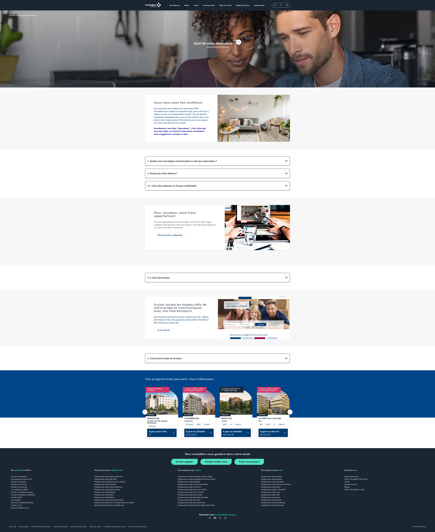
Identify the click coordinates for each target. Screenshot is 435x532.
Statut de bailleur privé (20, 507)
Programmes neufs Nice (270, 497)
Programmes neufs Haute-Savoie (107, 489)
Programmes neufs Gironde (105, 484)
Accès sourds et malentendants (137, 526)
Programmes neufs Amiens (271, 479)
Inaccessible (16, 499)
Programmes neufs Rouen (271, 499)
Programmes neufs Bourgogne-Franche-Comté (196, 479)
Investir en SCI (16, 497)
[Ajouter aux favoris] (238, 42)
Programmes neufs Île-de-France (191, 492)
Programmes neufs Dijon (271, 486)
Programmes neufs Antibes (271, 476)
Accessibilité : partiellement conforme (115, 526)
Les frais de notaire (18, 481)
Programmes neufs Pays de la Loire (191, 502)
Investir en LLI (16, 505)
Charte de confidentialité (60, 526)
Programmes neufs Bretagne (189, 481)
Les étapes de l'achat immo (21, 479)
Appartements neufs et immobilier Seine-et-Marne (114, 502)
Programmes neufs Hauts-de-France (192, 489)
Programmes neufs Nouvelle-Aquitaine (193, 497)
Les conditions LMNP (19, 489)
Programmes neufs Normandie (190, 494)
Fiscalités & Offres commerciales (40, 526)
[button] (217, 161)
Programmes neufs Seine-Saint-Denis (109, 499)
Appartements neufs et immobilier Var (109, 505)
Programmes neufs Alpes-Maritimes (108, 476)
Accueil (12, 15)
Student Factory (350, 484)
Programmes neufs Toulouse (272, 505)
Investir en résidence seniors (22, 492)
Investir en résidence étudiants (23, 494)
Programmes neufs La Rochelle (273, 489)
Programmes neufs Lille (270, 494)
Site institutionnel (351, 476)
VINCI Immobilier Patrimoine (355, 479)
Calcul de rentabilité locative (22, 502)
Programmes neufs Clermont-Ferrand (276, 484)
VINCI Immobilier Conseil (354, 489)
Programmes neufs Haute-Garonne (108, 486)
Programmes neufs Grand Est (189, 486)
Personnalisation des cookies (78, 526)
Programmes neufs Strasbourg (273, 502)
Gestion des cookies (95, 526)
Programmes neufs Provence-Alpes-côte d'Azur (196, 505)
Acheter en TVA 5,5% (19, 484)
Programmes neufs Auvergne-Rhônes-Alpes (195, 476)
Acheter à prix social (19, 486)
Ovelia (346, 481)
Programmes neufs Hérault (105, 492)
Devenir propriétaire (19, 476)
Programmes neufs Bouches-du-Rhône (109, 481)
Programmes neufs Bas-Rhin (105, 479)
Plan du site (12, 526)
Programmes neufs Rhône (104, 497)
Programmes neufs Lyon (270, 492)
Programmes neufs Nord (104, 494)
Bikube (347, 486)
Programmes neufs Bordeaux (272, 481)
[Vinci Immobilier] (153, 5)
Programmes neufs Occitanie (189, 499)
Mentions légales (24, 526)
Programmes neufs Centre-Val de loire (193, 484)
